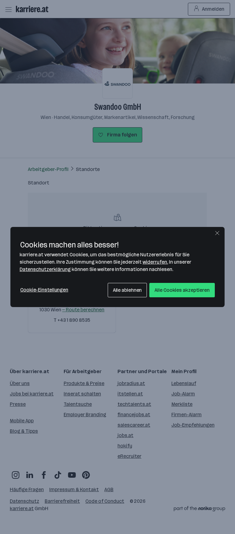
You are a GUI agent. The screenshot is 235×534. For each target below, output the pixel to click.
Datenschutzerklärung (45, 269)
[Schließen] (217, 233)
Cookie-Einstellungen (44, 290)
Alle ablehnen (127, 290)
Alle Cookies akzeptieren (182, 290)
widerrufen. (155, 262)
